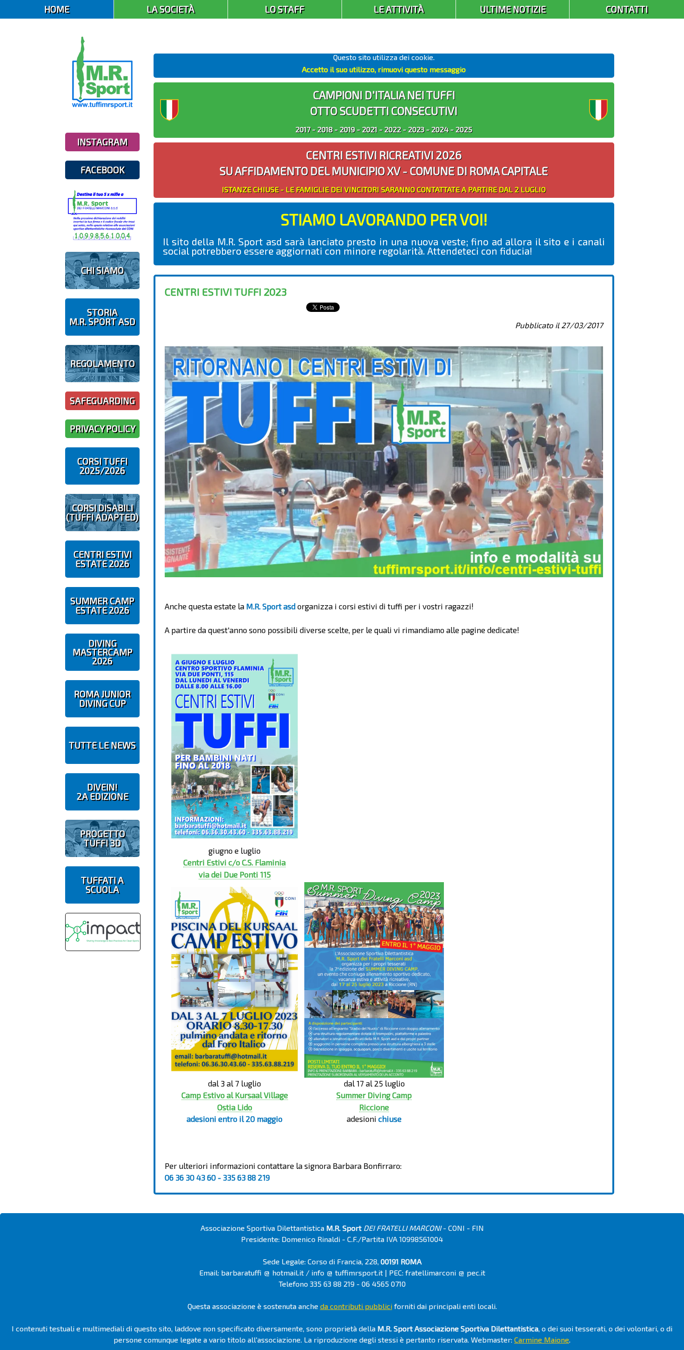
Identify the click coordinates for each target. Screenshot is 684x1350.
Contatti (627, 9)
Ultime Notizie (513, 9)
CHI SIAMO (102, 270)
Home (56, 9)
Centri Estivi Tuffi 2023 (226, 291)
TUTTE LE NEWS (102, 745)
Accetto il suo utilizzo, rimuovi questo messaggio (384, 69)
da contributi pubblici (356, 1306)
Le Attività (399, 9)
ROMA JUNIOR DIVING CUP (102, 698)
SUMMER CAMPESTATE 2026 (102, 605)
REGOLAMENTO (102, 363)
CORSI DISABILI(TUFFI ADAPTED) (102, 512)
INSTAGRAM (102, 141)
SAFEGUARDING (102, 400)
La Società (170, 9)
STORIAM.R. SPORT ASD (102, 316)
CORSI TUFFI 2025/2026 (102, 465)
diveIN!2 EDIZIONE (102, 791)
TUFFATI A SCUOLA (102, 884)
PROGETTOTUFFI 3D (102, 838)
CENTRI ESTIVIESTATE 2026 (103, 558)
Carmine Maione (541, 1339)
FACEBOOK (102, 169)
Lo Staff (284, 9)
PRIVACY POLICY (102, 428)
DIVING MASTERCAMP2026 (103, 652)
